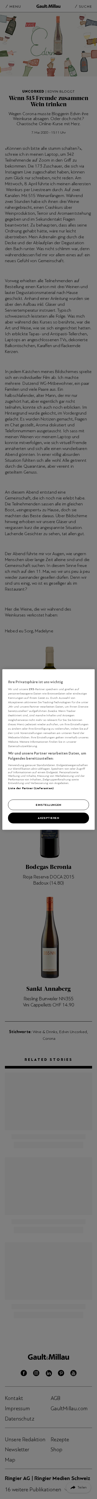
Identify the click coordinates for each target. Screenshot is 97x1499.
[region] (48, 749)
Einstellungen (48, 804)
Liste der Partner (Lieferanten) (31, 788)
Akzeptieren (48, 818)
